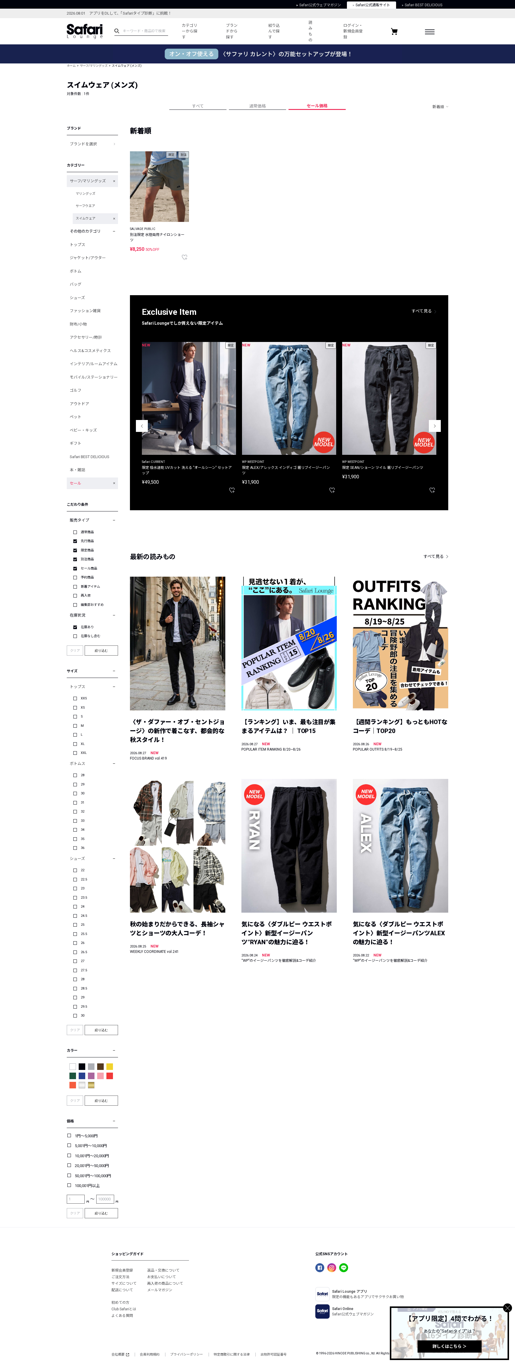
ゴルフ (75, 390)
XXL (84, 753)
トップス (77, 244)
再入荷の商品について (165, 1283)
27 (82, 961)
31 (82, 803)
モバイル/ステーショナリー (94, 377)
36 (82, 848)
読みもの (310, 31)
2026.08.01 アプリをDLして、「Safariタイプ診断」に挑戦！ (119, 13)
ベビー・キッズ (83, 430)
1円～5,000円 (86, 1136)
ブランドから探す (232, 31)
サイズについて (123, 1283)
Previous (142, 426)
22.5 (84, 879)
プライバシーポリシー (186, 1354)
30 (82, 793)
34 (82, 830)
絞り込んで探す (274, 31)
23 (82, 888)
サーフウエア (85, 206)
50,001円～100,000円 (93, 1176)
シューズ (77, 297)
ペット (75, 417)
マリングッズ (85, 194)
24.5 (84, 916)
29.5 (84, 1007)
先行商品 (87, 541)
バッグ (75, 284)
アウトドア (79, 404)
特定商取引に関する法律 (232, 1354)
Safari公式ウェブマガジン (320, 5)
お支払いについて (161, 1277)
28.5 (84, 988)
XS (83, 708)
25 (82, 925)
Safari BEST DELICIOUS (423, 5)
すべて (198, 106)
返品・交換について (163, 1270)
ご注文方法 (120, 1277)
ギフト (75, 443)
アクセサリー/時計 (86, 337)
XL (83, 744)
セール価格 (317, 105)
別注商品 (87, 559)
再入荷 (86, 596)
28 (82, 775)
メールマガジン (159, 1290)
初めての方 (120, 1302)
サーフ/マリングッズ (94, 65)
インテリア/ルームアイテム (93, 364)
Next (435, 426)
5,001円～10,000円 (91, 1145)
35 (82, 839)
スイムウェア (85, 218)
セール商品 (89, 568)
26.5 (84, 952)
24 (82, 906)
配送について (122, 1290)
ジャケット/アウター (88, 258)
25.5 (84, 934)
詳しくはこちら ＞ (449, 1346)
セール (75, 483)
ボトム (75, 271)
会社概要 (118, 1354)
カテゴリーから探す (189, 31)
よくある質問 (122, 1316)
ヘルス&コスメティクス (90, 350)
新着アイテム (90, 587)
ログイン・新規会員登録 (353, 31)
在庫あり (87, 627)
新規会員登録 (122, 1270)
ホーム (71, 65)
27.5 (84, 970)
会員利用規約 (149, 1354)
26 (82, 943)
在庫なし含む (90, 636)
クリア (75, 651)
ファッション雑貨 (85, 311)
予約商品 (87, 577)
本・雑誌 (77, 470)
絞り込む (101, 650)
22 (82, 870)
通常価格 (257, 106)
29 (82, 784)
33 (82, 821)
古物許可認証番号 (273, 1354)
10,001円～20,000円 (92, 1156)
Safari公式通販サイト (373, 5)
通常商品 (87, 532)
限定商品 (87, 550)
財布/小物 (78, 324)
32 (82, 811)
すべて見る (422, 311)
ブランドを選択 (83, 144)
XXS (84, 698)
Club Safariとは (123, 1309)
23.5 (84, 898)
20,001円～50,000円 (92, 1165)
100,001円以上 (87, 1185)
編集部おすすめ (92, 605)
